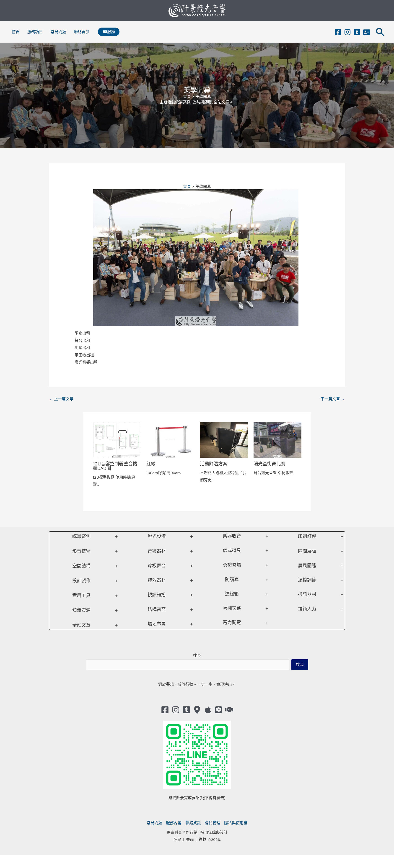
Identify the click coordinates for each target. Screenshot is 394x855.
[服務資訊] (366, 32)
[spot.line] (219, 710)
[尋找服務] (229, 710)
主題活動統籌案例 (175, 102)
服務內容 (173, 823)
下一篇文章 (333, 399)
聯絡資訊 (81, 32)
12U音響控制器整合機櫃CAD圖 (115, 466)
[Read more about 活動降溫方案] (224, 439)
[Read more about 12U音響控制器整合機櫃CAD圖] (117, 439)
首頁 (16, 32)
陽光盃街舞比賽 (269, 464)
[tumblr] (357, 32)
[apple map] (208, 710)
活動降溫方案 (213, 464)
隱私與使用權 (235, 823)
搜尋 (197, 655)
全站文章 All (224, 102)
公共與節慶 (202, 102)
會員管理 (212, 823)
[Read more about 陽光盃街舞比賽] (277, 439)
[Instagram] (347, 32)
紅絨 (151, 464)
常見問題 (58, 32)
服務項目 (35, 32)
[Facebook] (337, 32)
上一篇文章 (61, 399)
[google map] (197, 710)
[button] (108, 32)
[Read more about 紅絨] (170, 439)
